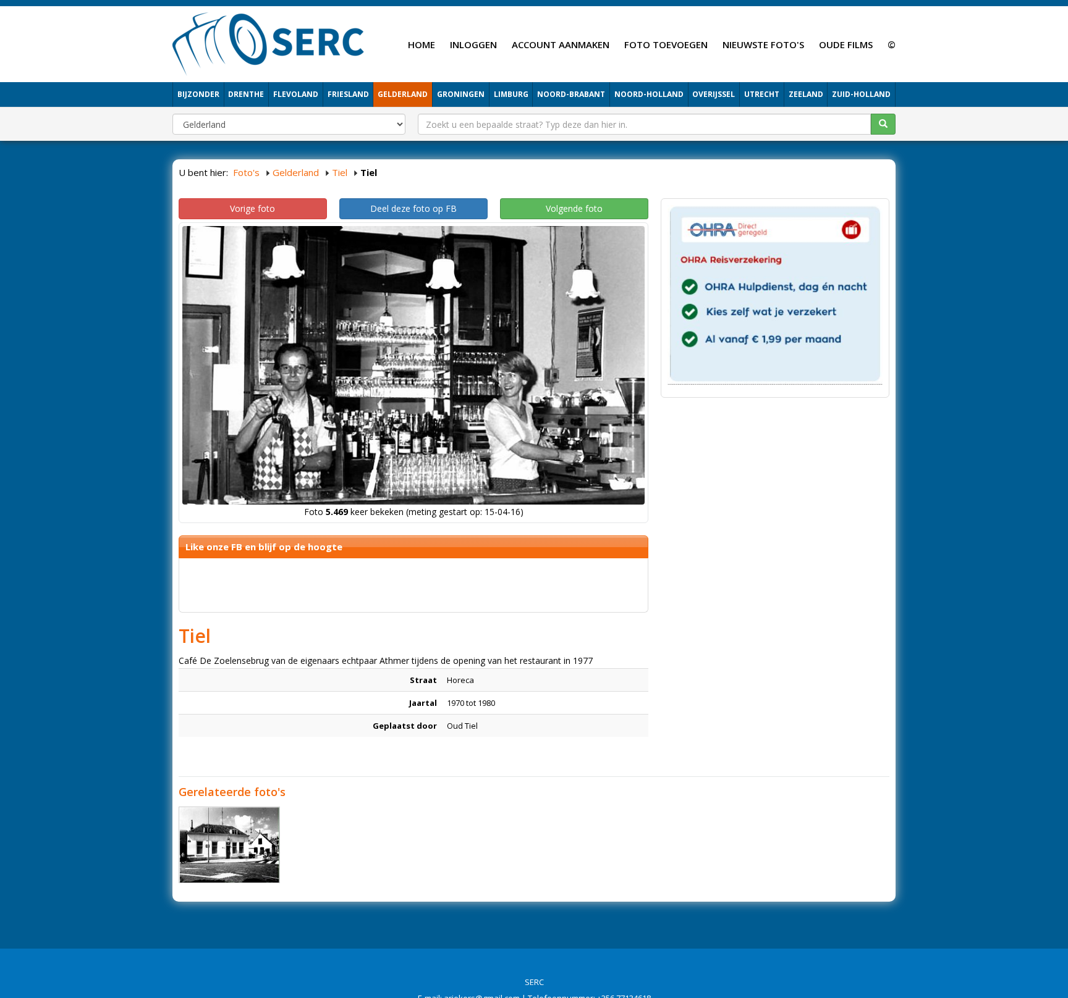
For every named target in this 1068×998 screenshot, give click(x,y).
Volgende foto (574, 208)
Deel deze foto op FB (413, 208)
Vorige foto (252, 208)
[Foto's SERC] (268, 42)
